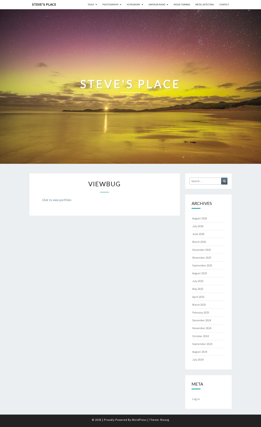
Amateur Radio (157, 4)
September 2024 (202, 344)
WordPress (139, 419)
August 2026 (199, 218)
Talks (91, 4)
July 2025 (197, 281)
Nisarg (164, 419)
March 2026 (199, 242)
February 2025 (200, 312)
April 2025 (198, 297)
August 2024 (199, 351)
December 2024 (201, 320)
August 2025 (199, 273)
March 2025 (199, 304)
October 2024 (200, 336)
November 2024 (201, 328)
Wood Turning (182, 4)
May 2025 (197, 289)
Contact (224, 4)
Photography (110, 4)
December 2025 (201, 250)
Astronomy (133, 4)
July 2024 (197, 359)
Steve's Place (44, 4)
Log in (196, 399)
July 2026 (197, 226)
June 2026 (198, 234)
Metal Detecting (204, 4)
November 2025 (201, 257)
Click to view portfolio (56, 200)
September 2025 (202, 265)
